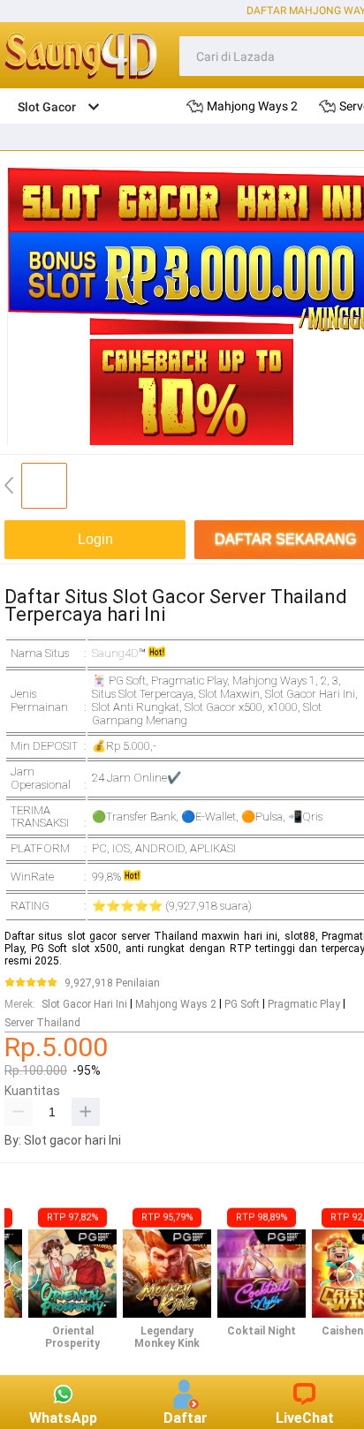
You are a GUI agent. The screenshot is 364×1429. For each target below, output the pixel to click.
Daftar (185, 1418)
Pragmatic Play (304, 1004)
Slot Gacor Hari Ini (84, 1004)
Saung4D (115, 653)
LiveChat (305, 1418)
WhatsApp (63, 1418)
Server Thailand (42, 1023)
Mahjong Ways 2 (175, 1004)
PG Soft (242, 1004)
